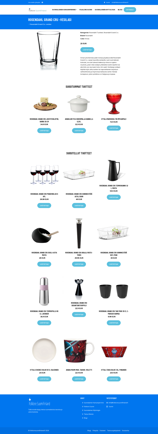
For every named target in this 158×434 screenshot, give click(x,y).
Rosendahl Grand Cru (111, 33)
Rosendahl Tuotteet (96, 33)
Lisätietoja (87, 50)
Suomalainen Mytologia (105, 10)
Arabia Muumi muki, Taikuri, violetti (79, 370)
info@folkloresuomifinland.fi (120, 2)
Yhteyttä (95, 431)
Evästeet (103, 431)
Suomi (108, 2)
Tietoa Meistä (88, 414)
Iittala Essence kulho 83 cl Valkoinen (44, 370)
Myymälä (129, 10)
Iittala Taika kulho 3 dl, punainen (113, 370)
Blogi (120, 10)
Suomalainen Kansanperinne (94, 403)
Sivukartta (125, 431)
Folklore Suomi (85, 10)
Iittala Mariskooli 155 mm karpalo (113, 119)
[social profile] (42, 2)
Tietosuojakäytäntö (114, 431)
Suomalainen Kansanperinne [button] (64, 10)
